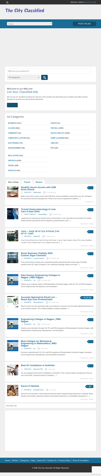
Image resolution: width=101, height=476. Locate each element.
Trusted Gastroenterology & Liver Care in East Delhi (38, 210)
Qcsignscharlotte (38, 258)
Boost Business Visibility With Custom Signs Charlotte (37, 254)
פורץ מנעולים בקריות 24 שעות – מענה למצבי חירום (40, 232)
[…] (79, 199)
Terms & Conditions (80, 460)
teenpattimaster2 (38, 390)
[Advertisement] (50, 47)
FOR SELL (54, 128)
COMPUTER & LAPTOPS (17, 138)
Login (93, 2)
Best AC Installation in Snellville (38, 365)
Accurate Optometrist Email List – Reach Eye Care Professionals (39, 298)
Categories (24, 460)
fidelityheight (37, 192)
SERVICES (27, 192)
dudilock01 (36, 236)
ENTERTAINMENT (14, 148)
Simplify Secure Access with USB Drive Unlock (38, 188)
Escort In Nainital (30, 386)
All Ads (15, 460)
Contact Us (52, 460)
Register (87, 2)
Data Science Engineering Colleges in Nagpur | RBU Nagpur (40, 276)
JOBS (53, 143)
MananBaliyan (42, 214)
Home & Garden (57, 138)
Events (54, 123)
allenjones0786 (38, 369)
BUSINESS (27, 258)
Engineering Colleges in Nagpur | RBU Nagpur (41, 320)
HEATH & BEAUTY (58, 133)
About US (41, 460)
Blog (33, 460)
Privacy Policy (64, 460)
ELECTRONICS (13, 143)
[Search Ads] (44, 77)
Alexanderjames (38, 302)
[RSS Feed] (7, 2)
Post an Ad (84, 24)
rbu (34, 280)
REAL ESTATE (13, 155)
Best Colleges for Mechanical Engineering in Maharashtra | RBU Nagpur (39, 343)
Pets (53, 148)
